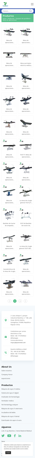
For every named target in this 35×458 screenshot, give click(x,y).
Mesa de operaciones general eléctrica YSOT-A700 (25, 110)
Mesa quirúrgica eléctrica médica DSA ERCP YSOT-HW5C (25, 64)
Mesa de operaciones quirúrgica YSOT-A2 (9, 247)
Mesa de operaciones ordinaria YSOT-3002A (26, 87)
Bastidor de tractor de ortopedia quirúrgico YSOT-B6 (9, 224)
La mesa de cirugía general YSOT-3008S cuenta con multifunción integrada (25, 247)
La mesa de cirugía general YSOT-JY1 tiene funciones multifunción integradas (26, 202)
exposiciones (5, 378)
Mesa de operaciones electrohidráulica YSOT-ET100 (25, 133)
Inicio (4, 18)
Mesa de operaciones (10, 20)
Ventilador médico (7, 401)
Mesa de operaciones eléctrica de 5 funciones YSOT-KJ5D (9, 41)
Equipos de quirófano (23, 18)
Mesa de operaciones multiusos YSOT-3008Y (9, 110)
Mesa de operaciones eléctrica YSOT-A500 (9, 133)
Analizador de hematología (10, 397)
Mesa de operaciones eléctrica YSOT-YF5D (9, 87)
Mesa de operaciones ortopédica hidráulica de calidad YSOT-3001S (25, 270)
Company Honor (7, 374)
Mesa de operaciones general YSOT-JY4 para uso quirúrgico (9, 179)
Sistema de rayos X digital (10, 393)
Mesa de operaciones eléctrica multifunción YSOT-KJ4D (25, 41)
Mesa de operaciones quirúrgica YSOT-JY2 (9, 202)
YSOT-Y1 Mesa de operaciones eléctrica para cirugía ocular (25, 156)
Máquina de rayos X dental (10, 416)
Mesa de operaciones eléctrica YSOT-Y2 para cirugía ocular (9, 156)
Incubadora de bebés (8, 412)
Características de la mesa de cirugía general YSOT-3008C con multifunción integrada (9, 270)
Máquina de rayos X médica (10, 389)
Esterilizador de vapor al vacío (11, 420)
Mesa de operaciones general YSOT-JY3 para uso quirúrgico (25, 179)
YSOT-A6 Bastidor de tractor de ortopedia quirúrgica (25, 224)
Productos (11, 18)
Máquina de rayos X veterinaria (11, 408)
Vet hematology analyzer (9, 405)
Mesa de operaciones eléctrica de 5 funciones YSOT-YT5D (9, 293)
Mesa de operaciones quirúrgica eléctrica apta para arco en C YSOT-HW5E (9, 64)
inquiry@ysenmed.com (18, 342)
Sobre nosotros (6, 371)
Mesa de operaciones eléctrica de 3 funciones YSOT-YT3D (25, 293)
